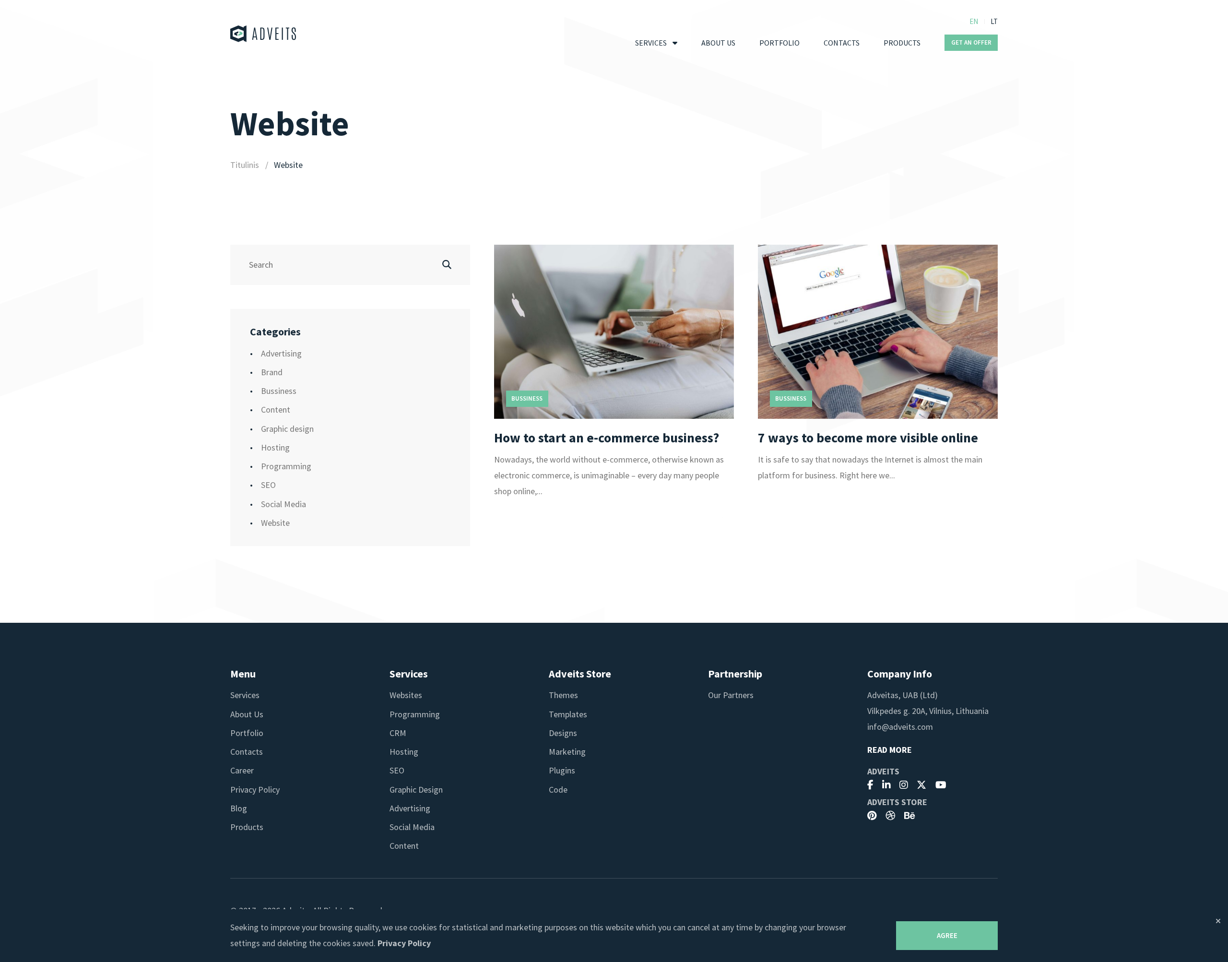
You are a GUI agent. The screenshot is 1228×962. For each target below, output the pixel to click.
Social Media (283, 504)
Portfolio (779, 43)
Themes (563, 695)
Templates (568, 714)
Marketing (567, 751)
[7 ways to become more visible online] (878, 332)
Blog (238, 808)
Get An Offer (971, 42)
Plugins (562, 770)
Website (275, 522)
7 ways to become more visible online (868, 437)
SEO (268, 484)
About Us (718, 43)
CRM (398, 732)
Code (558, 789)
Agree (947, 935)
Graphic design (287, 428)
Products (902, 43)
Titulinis (244, 164)
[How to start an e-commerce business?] (614, 332)
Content (275, 409)
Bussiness (278, 390)
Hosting (275, 447)
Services (651, 43)
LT (994, 21)
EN (973, 21)
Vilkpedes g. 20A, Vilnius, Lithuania (928, 710)
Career (242, 770)
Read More (889, 750)
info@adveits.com (900, 726)
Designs (563, 732)
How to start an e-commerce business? (606, 437)
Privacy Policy (255, 789)
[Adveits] (263, 33)
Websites (406, 695)
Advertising (281, 353)
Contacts (842, 43)
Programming (286, 466)
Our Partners (731, 695)
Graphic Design (416, 789)
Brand (272, 372)
